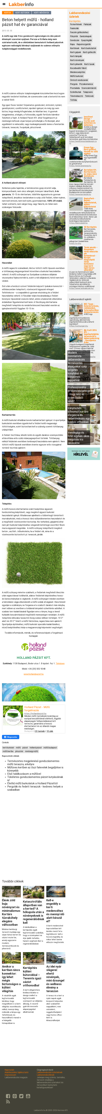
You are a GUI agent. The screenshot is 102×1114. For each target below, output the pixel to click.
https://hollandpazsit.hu (35, 713)
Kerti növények (41, 12)
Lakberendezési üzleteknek (49, 1072)
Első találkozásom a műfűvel (24, 773)
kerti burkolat (8, 748)
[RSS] (8, 1102)
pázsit (25, 748)
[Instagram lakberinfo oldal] (14, 1096)
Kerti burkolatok (88, 48)
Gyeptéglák (86, 40)
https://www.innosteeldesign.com (83, 142)
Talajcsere (88, 92)
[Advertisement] (33, 71)
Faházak (87, 24)
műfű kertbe (8, 751)
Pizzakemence (86, 84)
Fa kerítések (76, 24)
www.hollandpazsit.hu (34, 674)
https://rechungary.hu (78, 326)
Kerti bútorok (22, 12)
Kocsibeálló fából (78, 68)
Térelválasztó (76, 96)
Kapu (72, 44)
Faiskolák (74, 28)
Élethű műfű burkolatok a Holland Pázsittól (32, 783)
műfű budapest (50, 748)
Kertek (7, 12)
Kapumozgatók (84, 44)
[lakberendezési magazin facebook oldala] (8, 1096)
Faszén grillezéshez (79, 32)
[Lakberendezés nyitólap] (21, 4)
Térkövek (89, 96)
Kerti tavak (89, 64)
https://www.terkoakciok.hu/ (81, 288)
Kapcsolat (9, 1070)
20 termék (40, 731)
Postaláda (75, 88)
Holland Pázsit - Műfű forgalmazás (37, 709)
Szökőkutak (75, 92)
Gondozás (74, 40)
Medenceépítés (77, 72)
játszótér (19, 751)
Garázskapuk (86, 36)
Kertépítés (75, 21)
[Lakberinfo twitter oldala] (21, 1096)
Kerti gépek (75, 52)
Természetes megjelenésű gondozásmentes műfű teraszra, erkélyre (33, 762)
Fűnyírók (74, 36)
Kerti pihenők (76, 64)
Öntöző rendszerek (79, 80)
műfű (18, 748)
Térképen (60, 663)
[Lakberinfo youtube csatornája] (28, 1096)
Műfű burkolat (76, 76)
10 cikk (49, 731)
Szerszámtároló (89, 88)
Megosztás (12, 737)
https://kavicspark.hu (78, 223)
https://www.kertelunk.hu (80, 194)
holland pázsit (36, 748)
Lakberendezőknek (45, 1075)
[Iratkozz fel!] (83, 459)
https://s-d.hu (75, 243)
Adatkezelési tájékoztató (16, 1072)
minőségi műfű (31, 751)
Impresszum (10, 1075)
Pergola (73, 84)
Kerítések (74, 48)
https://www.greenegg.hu (80, 166)
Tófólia (73, 100)
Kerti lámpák (76, 56)
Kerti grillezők (89, 52)
